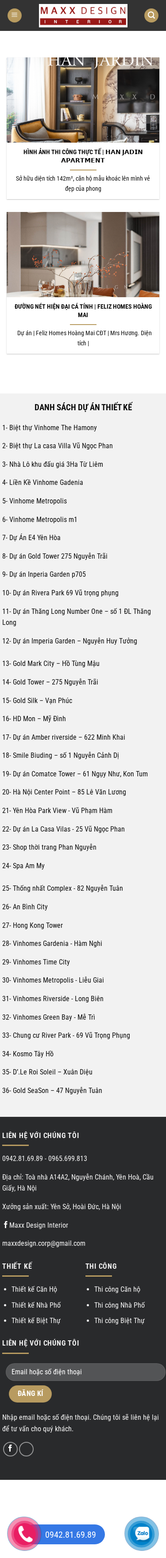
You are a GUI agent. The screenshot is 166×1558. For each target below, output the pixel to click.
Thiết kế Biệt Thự (36, 1320)
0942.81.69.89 (22, 1158)
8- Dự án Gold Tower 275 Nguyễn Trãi (55, 556)
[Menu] (15, 15)
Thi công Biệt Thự (119, 1320)
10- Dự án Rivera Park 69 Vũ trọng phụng (60, 593)
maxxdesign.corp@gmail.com (43, 1243)
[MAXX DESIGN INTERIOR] (83, 15)
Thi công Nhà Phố (119, 1305)
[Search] (151, 15)
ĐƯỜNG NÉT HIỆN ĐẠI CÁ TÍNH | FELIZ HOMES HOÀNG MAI (83, 311)
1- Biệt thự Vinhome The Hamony (49, 428)
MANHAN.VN (83, 1499)
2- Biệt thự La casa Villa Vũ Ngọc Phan (57, 446)
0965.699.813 (67, 1158)
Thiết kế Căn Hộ (34, 1289)
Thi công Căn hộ (117, 1289)
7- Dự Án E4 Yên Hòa (31, 537)
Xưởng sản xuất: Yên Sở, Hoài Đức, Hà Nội (61, 1207)
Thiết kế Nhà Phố (36, 1305)
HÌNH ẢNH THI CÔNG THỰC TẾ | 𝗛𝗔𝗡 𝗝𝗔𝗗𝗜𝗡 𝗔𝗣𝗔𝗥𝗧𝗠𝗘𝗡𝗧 (83, 156)
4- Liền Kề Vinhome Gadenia (42, 482)
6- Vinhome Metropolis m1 (39, 519)
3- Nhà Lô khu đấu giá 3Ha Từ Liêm (52, 464)
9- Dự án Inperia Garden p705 (44, 574)
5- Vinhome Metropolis (35, 501)
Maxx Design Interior (38, 1225)
